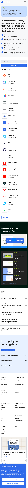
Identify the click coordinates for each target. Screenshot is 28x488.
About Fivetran (18, 415)
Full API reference (19, 431)
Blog (16, 400)
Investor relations (19, 420)
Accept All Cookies (13, 479)
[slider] (14, 247)
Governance (4, 382)
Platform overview (19, 377)
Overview (17, 390)
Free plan (17, 392)
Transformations (5, 379)
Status (16, 429)
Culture (3, 418)
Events (3, 407)
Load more (6, 217)
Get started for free (8, 350)
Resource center (19, 403)
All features (4, 392)
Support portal (5, 429)
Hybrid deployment (19, 384)
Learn (2, 405)
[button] (25, 1)
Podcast (3, 409)
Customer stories (5, 403)
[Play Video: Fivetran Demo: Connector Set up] (14, 239)
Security (17, 379)
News (16, 405)
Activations (4, 384)
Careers (17, 418)
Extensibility (18, 382)
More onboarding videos (9, 283)
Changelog (4, 431)
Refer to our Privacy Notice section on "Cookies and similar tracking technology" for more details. (12, 474)
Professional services (20, 407)
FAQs (2, 433)
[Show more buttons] (25, 247)
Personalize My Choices (13, 483)
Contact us (4, 420)
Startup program (5, 394)
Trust (16, 426)
